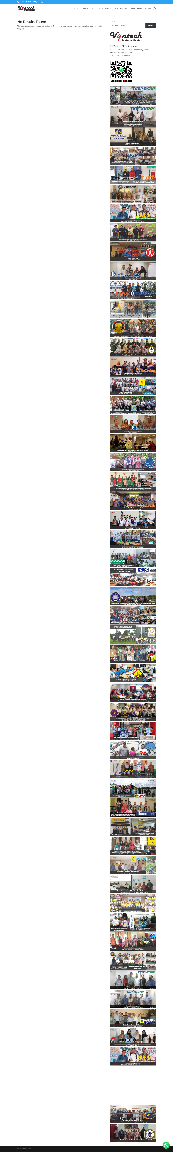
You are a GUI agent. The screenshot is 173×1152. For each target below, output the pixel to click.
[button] (166, 1145)
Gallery (148, 8)
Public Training (88, 8)
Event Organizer (120, 8)
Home (76, 8)
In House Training (104, 8)
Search (112, 21)
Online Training (136, 8)
